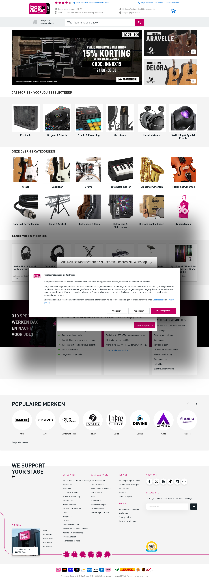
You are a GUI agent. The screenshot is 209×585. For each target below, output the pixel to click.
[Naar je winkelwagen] (173, 9)
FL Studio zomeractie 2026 (117, 340)
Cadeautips (159, 340)
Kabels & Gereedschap (73, 532)
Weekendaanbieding (163, 354)
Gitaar (65, 512)
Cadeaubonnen (160, 359)
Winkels (159, 2)
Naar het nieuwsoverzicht (117, 350)
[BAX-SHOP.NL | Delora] (170, 72)
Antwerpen (47, 546)
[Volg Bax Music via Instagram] (177, 481)
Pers (93, 496)
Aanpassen (139, 310)
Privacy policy (125, 517)
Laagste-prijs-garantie (131, 12)
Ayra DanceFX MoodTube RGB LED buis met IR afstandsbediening (183, 269)
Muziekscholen (97, 508)
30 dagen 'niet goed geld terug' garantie (138, 9)
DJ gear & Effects (70, 492)
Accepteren (165, 310)
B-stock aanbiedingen (163, 335)
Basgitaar (67, 516)
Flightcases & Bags (71, 540)
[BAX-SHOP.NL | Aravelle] (170, 43)
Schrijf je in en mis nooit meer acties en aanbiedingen (169, 498)
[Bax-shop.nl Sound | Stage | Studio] (39, 8)
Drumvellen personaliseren (166, 349)
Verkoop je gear (161, 344)
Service (123, 475)
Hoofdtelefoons (69, 504)
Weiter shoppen (143, 325)
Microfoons (68, 500)
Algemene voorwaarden (129, 509)
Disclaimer (123, 513)
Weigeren (116, 310)
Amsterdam (48, 538)
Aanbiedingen (160, 330)
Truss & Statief (69, 536)
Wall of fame (96, 492)
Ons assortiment (98, 480)
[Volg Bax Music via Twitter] (156, 481)
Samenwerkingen (98, 504)
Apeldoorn (47, 542)
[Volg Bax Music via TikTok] (170, 481)
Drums (66, 520)
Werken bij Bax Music (100, 512)
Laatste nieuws (97, 484)
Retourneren (124, 488)
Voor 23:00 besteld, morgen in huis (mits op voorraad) (80, 12)
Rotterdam (47, 534)
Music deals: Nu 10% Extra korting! (169, 325)
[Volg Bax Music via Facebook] (149, 481)
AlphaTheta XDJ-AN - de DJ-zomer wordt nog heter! (128, 344)
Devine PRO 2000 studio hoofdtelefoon (25, 267)
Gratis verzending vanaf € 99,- (70, 9)
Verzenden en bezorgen (129, 484)
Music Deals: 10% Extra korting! (77, 480)
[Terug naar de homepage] (35, 21)
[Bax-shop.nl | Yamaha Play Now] (77, 57)
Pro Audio (67, 488)
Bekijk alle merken (20, 442)
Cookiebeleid (159, 299)
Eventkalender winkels (164, 368)
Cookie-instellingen (127, 521)
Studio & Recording (71, 496)
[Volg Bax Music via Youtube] (163, 481)
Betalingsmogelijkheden (129, 480)
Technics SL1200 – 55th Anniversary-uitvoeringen (128, 335)
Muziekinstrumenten (72, 508)
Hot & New (158, 364)
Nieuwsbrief (96, 500)
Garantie (122, 492)
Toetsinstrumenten (71, 524)
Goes (45, 530)
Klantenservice (172, 2)
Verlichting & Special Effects (75, 528)
